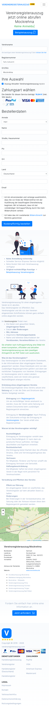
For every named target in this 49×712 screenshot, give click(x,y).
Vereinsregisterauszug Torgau (19, 588)
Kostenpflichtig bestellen (17, 223)
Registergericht (28, 398)
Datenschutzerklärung (11, 699)
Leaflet (28, 540)
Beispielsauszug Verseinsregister (20, 272)
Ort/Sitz (5, 68)
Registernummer (9, 57)
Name (4, 128)
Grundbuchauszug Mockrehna (19, 575)
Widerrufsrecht (36, 215)
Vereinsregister (10, 321)
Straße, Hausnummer (11, 138)
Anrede (5, 117)
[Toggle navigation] (44, 4)
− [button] (3, 513)
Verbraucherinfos (9, 694)
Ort (3, 159)
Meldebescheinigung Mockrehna (20, 577)
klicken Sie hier (41, 52)
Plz (3, 149)
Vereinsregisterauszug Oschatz (19, 585)
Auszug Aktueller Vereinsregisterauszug (24, 84)
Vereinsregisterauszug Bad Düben (20, 591)
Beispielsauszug (24, 32)
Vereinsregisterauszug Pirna (18, 583)
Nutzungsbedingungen (11, 703)
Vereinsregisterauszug (15, 4)
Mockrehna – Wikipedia (16, 580)
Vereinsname (7, 44)
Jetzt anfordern (23, 613)
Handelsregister (8, 676)
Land (4, 169)
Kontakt (5, 690)
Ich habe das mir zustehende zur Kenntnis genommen (25, 216)
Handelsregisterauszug (23, 52)
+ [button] (3, 510)
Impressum (6, 685)
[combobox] (24, 49)
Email (4, 187)
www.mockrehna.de (33, 570)
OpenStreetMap (37, 540)
